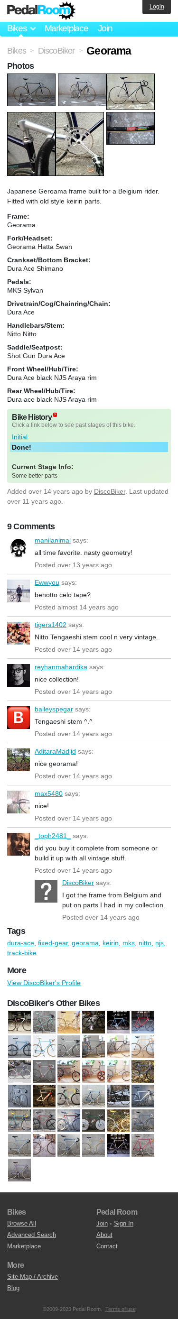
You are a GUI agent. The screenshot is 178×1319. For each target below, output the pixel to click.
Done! (21, 447)
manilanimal (18, 548)
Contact (107, 1246)
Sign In (123, 1223)
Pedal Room (41, 10)
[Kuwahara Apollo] (68, 1071)
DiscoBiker (109, 491)
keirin (111, 943)
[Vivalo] (118, 1145)
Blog (13, 1287)
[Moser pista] (68, 1145)
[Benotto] (93, 1096)
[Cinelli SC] (68, 1047)
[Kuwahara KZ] (118, 1071)
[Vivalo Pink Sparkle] (143, 1145)
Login (157, 6)
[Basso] (68, 1096)
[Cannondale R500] (118, 1022)
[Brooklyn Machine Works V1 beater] (93, 1022)
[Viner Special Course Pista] (93, 1145)
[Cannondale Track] (143, 1022)
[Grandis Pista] (19, 1145)
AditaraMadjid (18, 759)
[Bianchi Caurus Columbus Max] (44, 1022)
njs (159, 943)
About (104, 1234)
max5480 (18, 802)
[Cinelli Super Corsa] (118, 1047)
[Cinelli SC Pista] (93, 1047)
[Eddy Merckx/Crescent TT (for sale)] (93, 1121)
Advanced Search (31, 1234)
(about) (55, 415)
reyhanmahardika (18, 675)
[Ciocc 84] (19, 1121)
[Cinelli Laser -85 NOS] (44, 1047)
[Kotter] (44, 1071)
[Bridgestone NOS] (68, 1022)
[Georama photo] (32, 78)
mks (128, 943)
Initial (20, 437)
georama (85, 943)
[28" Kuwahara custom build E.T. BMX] (19, 1022)
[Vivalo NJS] (19, 1096)
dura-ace (20, 943)
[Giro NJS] (143, 1121)
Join (105, 28)
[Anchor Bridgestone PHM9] (44, 1096)
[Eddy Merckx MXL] (19, 1071)
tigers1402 (18, 633)
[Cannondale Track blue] (19, 1047)
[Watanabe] (19, 1170)
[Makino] (143, 1071)
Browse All (21, 1223)
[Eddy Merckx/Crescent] (68, 1121)
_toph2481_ (18, 844)
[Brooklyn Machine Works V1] (118, 1096)
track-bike (22, 953)
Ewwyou (18, 591)
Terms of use (120, 1309)
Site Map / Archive (32, 1276)
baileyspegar (18, 717)
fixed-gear (53, 943)
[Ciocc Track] (143, 1047)
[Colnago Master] (44, 1121)
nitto (145, 943)
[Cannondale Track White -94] (143, 1096)
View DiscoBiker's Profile (44, 983)
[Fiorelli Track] (118, 1121)
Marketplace (66, 28)
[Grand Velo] (44, 1145)
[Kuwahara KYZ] (93, 1071)
